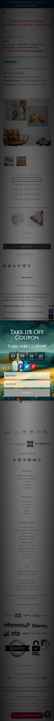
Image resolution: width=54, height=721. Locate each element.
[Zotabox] (52, 398)
